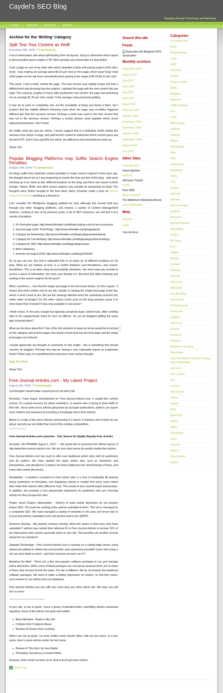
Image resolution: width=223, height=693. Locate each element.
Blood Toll (176, 415)
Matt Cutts (176, 281)
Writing (174, 258)
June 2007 (128, 86)
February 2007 (131, 110)
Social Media (178, 456)
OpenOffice (177, 228)
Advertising (177, 164)
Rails (173, 409)
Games (174, 421)
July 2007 (128, 80)
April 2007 (128, 98)
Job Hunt (175, 368)
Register (127, 219)
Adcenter (175, 70)
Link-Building (178, 293)
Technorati (176, 311)
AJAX (173, 117)
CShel (126, 185)
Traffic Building (179, 105)
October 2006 (130, 133)
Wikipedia (176, 287)
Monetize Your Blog (181, 346)
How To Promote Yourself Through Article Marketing (190, 360)
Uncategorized (179, 40)
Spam (173, 427)
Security (175, 276)
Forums (15, 25)
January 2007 (130, 115)
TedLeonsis (177, 391)
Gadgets (175, 317)
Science (175, 328)
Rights (174, 140)
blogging (175, 93)
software (175, 128)
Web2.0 (174, 450)
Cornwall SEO (130, 165)
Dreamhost (176, 432)
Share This (20, 667)
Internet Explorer (180, 223)
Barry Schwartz (131, 195)
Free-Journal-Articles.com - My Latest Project (53, 380)
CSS (173, 181)
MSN (173, 64)
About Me (32, 25)
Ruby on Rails (178, 81)
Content (175, 264)
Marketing (176, 170)
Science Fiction (179, 205)
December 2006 (132, 121)
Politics (174, 234)
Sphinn (174, 462)
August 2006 (129, 145)
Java (173, 152)
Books (174, 87)
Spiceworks (177, 299)
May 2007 (128, 92)
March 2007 (129, 104)
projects (175, 211)
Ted (172, 379)
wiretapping (177, 146)
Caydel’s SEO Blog (38, 6)
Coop (173, 58)
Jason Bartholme (132, 204)
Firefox (174, 76)
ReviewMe (176, 352)
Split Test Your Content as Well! (39, 44)
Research (176, 334)
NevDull (127, 175)
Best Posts (50, 25)
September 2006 (132, 139)
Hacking (175, 270)
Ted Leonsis (177, 374)
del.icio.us (176, 323)
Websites (68, 25)
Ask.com (175, 444)
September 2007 (132, 68)
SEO (173, 158)
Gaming (175, 134)
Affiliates (175, 199)
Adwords (175, 193)
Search (174, 403)
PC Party (175, 240)
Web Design (177, 123)
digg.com (175, 99)
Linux (173, 438)
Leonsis (175, 385)
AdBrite (174, 252)
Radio (173, 176)
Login (125, 225)
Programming (178, 52)
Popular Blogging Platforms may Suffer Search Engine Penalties (63, 160)
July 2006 (128, 151)
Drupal (174, 187)
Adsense (175, 340)
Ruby (173, 46)
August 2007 (129, 74)
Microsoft (175, 217)
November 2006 (132, 127)
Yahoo (174, 397)
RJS (172, 246)
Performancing (179, 305)
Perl (172, 111)
